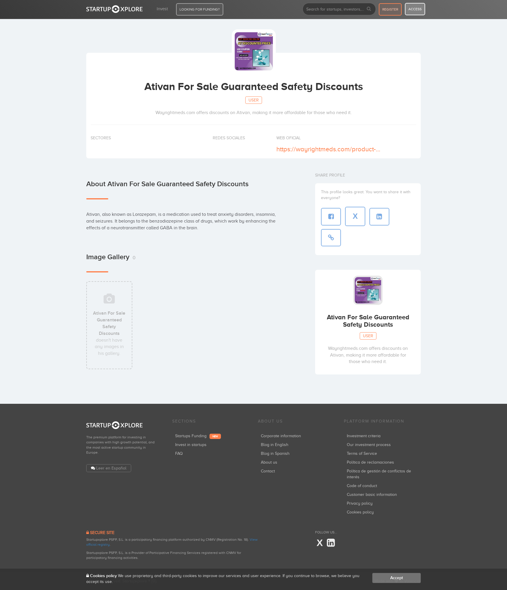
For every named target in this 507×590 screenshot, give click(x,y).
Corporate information (281, 436)
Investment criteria (364, 436)
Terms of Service (362, 453)
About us (269, 462)
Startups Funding (196, 436)
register (390, 9)
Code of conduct (362, 486)
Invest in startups (191, 445)
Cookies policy (360, 512)
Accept (396, 577)
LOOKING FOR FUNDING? (200, 9)
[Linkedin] (331, 543)
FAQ (179, 453)
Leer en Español (111, 468)
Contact (268, 471)
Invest (162, 8)
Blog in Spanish (275, 453)
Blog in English (274, 445)
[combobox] (339, 9)
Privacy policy (360, 503)
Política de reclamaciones (370, 462)
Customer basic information (372, 494)
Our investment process (369, 445)
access (415, 9)
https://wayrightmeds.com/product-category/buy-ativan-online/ (329, 149)
